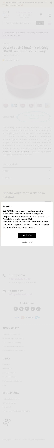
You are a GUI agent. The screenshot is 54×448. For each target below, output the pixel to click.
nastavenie (27, 242)
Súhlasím (27, 235)
